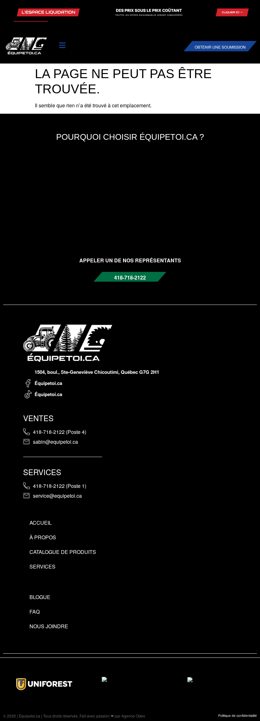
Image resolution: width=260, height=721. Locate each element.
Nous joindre (48, 626)
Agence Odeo (133, 715)
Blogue (39, 597)
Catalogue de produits (62, 552)
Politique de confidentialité (237, 715)
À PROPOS (42, 537)
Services (42, 566)
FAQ (34, 611)
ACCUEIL (40, 522)
